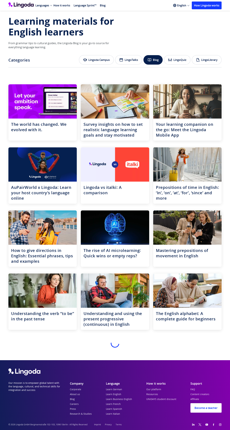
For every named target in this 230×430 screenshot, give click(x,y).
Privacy (108, 425)
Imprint (97, 425)
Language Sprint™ (85, 5)
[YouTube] (206, 424)
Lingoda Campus (99, 60)
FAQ (192, 389)
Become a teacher (206, 408)
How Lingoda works (206, 5)
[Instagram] (220, 424)
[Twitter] (200, 424)
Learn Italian (113, 414)
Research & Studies (81, 414)
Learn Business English (119, 399)
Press (73, 409)
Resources (152, 394)
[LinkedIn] (193, 424)
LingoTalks (131, 60)
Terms (119, 425)
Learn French (113, 404)
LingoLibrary (209, 60)
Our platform (153, 389)
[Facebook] (213, 424)
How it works (61, 5)
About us (75, 394)
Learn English (113, 394)
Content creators (199, 394)
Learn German (114, 389)
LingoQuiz (179, 60)
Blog (103, 5)
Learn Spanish (114, 409)
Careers (74, 404)
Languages (42, 5)
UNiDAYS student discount (161, 399)
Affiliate (194, 399)
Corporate (75, 389)
